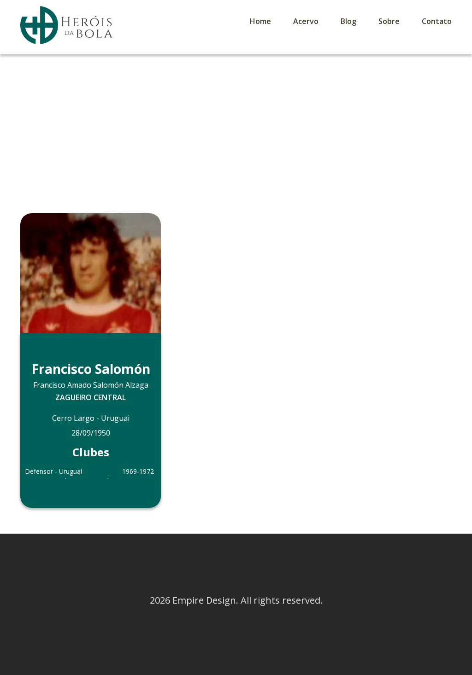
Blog (348, 21)
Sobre (389, 21)
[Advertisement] (236, 122)
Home (260, 21)
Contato (437, 21)
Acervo (306, 21)
